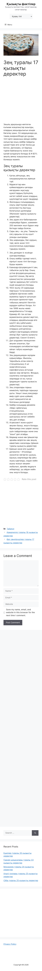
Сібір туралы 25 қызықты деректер (21, 880)
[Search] (35, 833)
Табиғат (10, 529)
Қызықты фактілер (21, 4)
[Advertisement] (21, 101)
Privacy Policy (10, 944)
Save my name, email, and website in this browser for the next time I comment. (20, 612)
